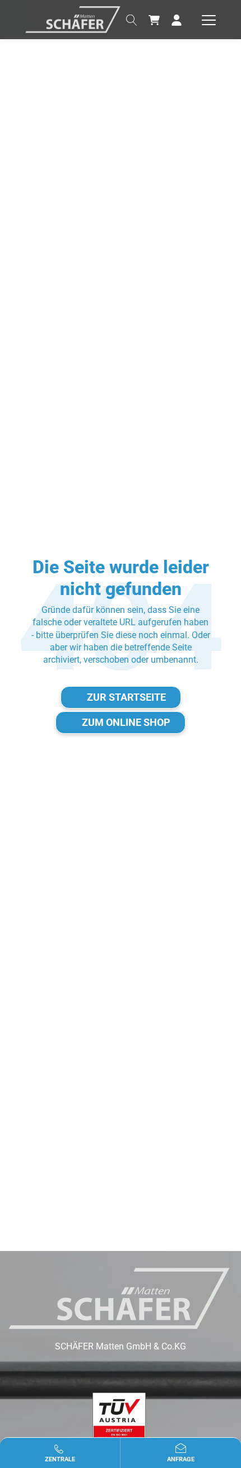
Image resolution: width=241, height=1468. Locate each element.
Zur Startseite (126, 697)
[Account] (176, 19)
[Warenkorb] (154, 19)
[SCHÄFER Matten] (73, 18)
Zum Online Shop (126, 722)
